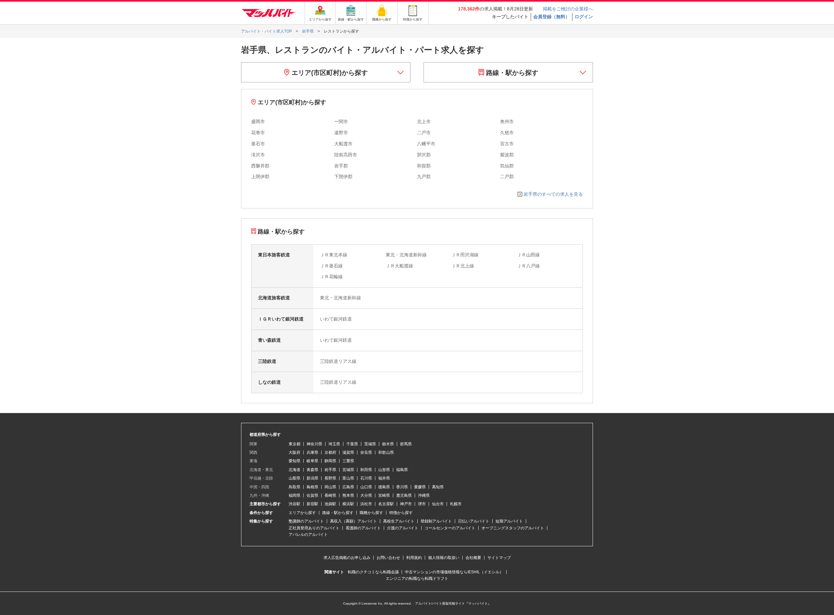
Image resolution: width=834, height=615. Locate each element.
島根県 (312, 487)
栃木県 (388, 444)
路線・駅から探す (511, 72)
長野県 (330, 478)
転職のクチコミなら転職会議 (373, 572)
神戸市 (406, 504)
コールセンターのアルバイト (449, 528)
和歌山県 (386, 452)
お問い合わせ (388, 557)
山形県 (384, 469)
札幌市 (456, 504)
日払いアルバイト (473, 521)
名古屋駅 (386, 504)
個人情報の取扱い (443, 557)
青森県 (312, 469)
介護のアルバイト (402, 528)
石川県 (366, 478)
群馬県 (406, 444)
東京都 (294, 444)
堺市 (422, 504)
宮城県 (348, 469)
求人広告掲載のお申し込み (347, 557)
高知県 (438, 487)
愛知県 (294, 461)
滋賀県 (348, 452)
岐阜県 (312, 461)
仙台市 (438, 504)
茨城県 (370, 444)
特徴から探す (401, 512)
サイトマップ (499, 557)
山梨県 (294, 478)
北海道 (294, 469)
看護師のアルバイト (363, 528)
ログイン (584, 16)
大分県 (366, 495)
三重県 (348, 461)
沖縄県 (424, 495)
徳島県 (384, 487)
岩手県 (330, 469)
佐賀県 (312, 495)
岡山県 (330, 487)
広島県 (348, 487)
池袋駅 (330, 504)
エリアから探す (302, 512)
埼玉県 (334, 444)
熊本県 (348, 495)
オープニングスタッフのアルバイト (513, 528)
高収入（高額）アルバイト (353, 521)
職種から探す (371, 512)
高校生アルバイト (398, 521)
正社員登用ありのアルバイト (314, 528)
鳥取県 (294, 487)
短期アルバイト (509, 521)
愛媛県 (420, 487)
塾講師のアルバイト (306, 521)
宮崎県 (384, 495)
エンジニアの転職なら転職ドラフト (417, 578)
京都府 (330, 452)
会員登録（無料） (551, 16)
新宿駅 (312, 504)
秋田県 (366, 469)
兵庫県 (312, 452)
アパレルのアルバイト (308, 534)
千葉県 (352, 444)
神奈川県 (314, 444)
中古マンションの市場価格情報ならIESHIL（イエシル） (454, 572)
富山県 (348, 478)
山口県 (366, 487)
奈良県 (366, 452)
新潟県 (312, 478)
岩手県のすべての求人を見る (553, 194)
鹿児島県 (404, 495)
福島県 (402, 469)
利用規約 (414, 557)
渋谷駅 (294, 504)
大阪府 (294, 452)
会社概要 (473, 557)
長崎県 (330, 495)
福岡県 (294, 495)
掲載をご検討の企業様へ (568, 8)
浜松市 (366, 504)
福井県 (384, 478)
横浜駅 (348, 504)
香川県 (402, 487)
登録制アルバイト (436, 521)
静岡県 (330, 461)
